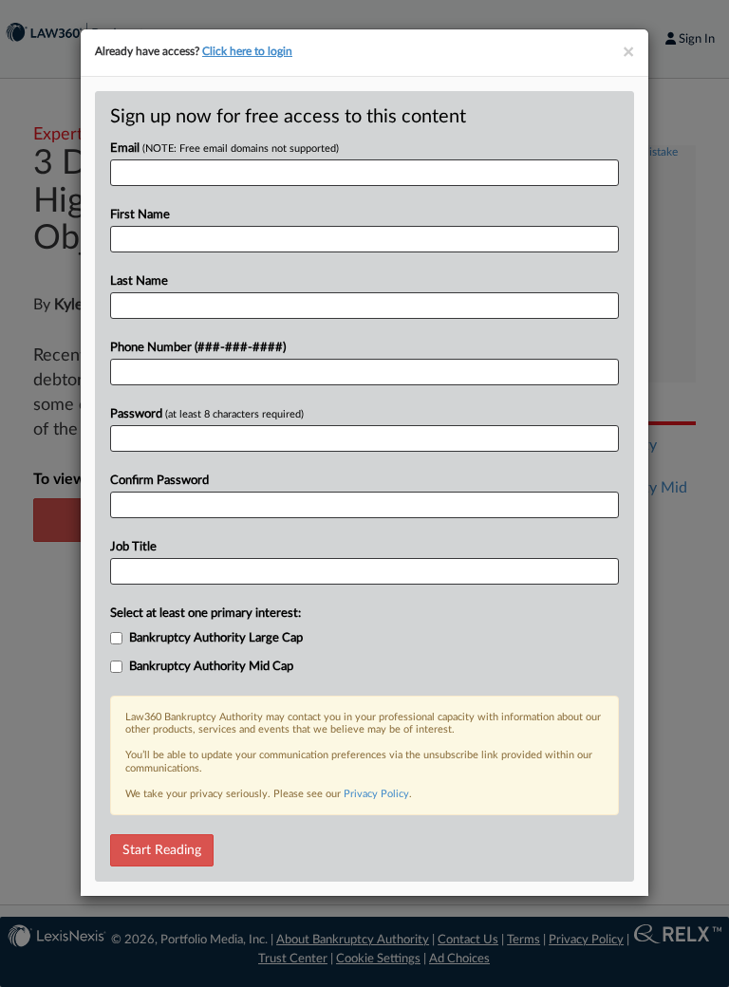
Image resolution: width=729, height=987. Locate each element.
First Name (140, 215)
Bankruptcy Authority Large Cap (216, 638)
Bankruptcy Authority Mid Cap (211, 667)
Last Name (139, 281)
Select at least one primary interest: (205, 613)
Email (224, 148)
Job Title (133, 547)
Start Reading (161, 850)
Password (207, 414)
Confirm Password (159, 481)
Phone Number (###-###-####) (198, 348)
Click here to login (247, 51)
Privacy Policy (376, 794)
